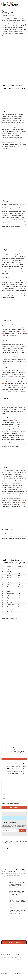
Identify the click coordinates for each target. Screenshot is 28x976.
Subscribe (22, 830)
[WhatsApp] (17, 741)
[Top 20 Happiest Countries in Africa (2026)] (7, 967)
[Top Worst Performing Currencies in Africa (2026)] (7, 949)
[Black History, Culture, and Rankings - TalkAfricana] (10, 4)
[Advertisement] (14, 52)
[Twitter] (10, 741)
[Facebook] (7, 741)
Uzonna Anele (7, 867)
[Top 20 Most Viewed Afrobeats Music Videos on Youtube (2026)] (21, 949)
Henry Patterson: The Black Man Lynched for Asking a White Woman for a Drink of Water (17, 893)
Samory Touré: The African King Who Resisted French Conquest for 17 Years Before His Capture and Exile (18, 902)
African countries (13, 326)
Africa (3, 206)
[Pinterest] (14, 741)
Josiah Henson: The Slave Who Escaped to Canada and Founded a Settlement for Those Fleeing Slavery (17, 910)
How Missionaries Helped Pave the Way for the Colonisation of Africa (13, 870)
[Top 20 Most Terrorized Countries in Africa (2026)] (21, 967)
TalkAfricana (5, 15)
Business (9, 8)
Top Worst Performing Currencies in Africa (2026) (7, 955)
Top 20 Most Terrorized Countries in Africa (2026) (20, 973)
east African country (16, 420)
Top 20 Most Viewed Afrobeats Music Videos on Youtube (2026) (20, 956)
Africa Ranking (4, 8)
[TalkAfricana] (6, 750)
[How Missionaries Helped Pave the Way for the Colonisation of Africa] (14, 858)
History (10, 881)
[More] (20, 741)
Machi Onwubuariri (12, 904)
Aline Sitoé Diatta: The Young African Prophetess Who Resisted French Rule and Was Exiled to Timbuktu (18, 884)
